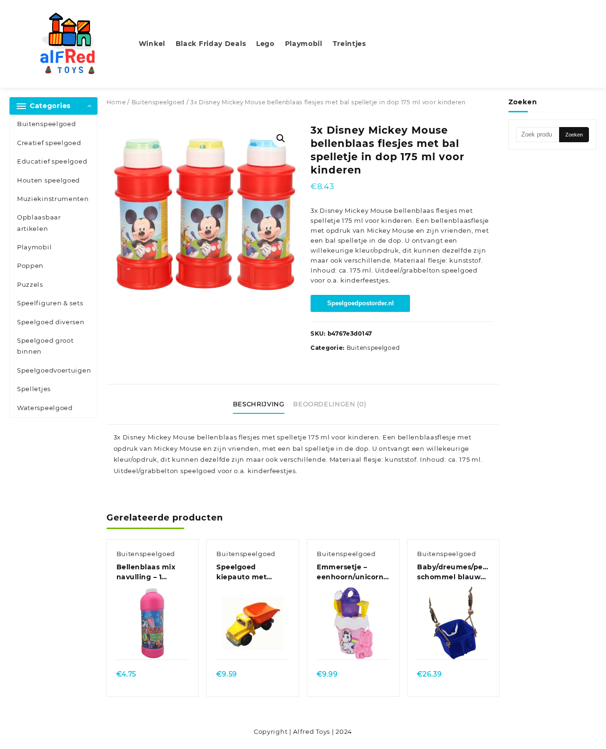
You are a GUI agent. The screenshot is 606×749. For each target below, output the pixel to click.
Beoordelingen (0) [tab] (329, 404)
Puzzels (30, 284)
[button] (280, 138)
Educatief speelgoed (52, 161)
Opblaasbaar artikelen (39, 222)
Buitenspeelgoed (46, 124)
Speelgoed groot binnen (45, 346)
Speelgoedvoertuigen (54, 370)
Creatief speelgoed (49, 142)
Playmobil (34, 247)
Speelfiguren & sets (50, 303)
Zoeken (574, 134)
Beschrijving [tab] (259, 404)
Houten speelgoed (48, 180)
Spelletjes (34, 389)
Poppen (30, 265)
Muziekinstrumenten (53, 198)
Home (116, 102)
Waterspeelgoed (45, 407)
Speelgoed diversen (51, 322)
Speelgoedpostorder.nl (360, 303)
